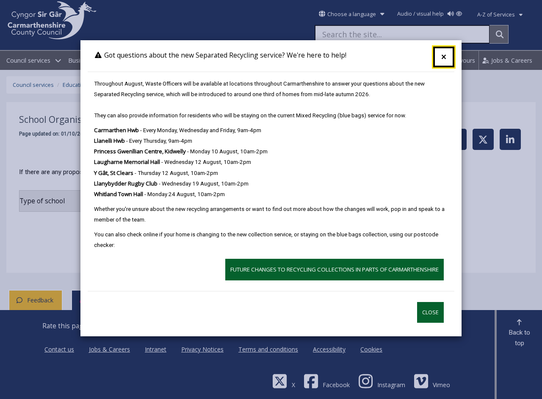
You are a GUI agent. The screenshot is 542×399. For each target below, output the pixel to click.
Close (430, 312)
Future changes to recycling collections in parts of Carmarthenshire (334, 269)
